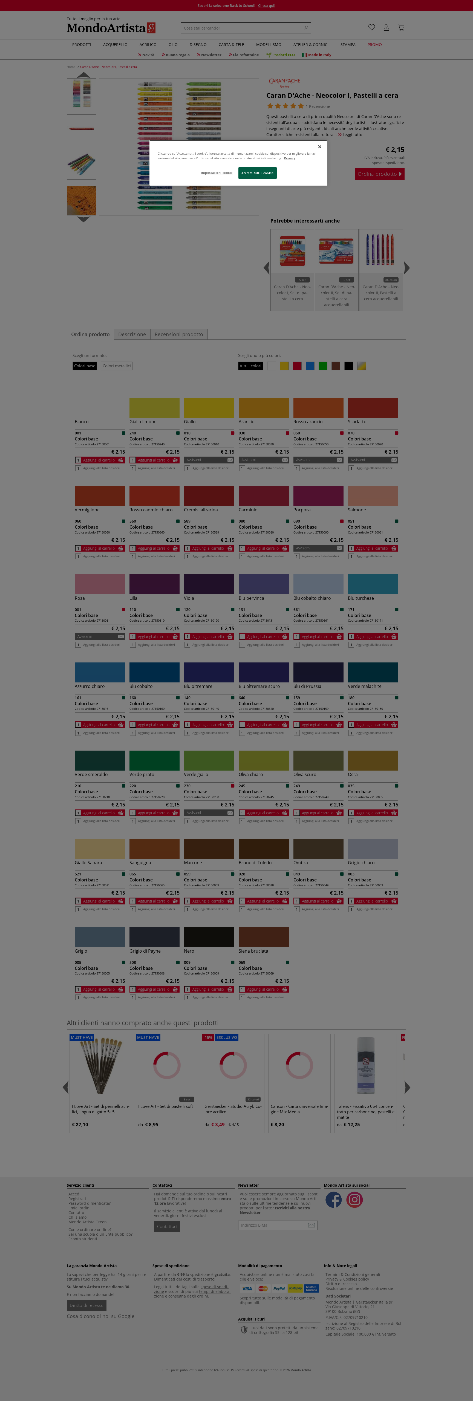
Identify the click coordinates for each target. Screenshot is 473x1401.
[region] (238, 163)
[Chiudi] (320, 147)
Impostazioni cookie (217, 173)
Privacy (289, 158)
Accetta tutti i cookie (257, 173)
